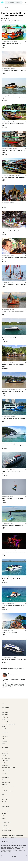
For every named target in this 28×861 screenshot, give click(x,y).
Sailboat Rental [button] (5, 765)
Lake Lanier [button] (4, 796)
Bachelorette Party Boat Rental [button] (8, 767)
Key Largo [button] (4, 813)
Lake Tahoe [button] (4, 799)
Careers (3, 710)
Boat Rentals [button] (4, 751)
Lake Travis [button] (4, 804)
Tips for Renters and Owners (8, 787)
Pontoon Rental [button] (5, 760)
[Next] (25, 32)
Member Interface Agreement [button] (8, 724)
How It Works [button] (5, 736)
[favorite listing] (25, 41)
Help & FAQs (4, 825)
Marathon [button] (4, 818)
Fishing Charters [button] (5, 755)
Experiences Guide (6, 782)
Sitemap (3, 726)
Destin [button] (3, 815)
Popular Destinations (7, 791)
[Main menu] (26, 2)
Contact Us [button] (4, 728)
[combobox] (13, 2)
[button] (4, 20)
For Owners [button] (4, 738)
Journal (4, 774)
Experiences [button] (5, 747)
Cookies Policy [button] (5, 719)
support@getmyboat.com (7, 830)
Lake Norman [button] (5, 811)
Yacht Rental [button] (4, 762)
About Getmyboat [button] (5, 707)
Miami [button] (3, 794)
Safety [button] (3, 743)
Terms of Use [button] (13, 847)
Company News (5, 777)
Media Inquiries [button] (5, 712)
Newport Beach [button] (5, 806)
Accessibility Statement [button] (7, 721)
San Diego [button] (4, 801)
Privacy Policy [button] (7, 851)
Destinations (4, 784)
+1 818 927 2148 (5, 828)
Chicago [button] (3, 808)
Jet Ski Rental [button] (5, 753)
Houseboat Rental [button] (6, 758)
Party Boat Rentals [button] (6, 770)
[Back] (3, 32)
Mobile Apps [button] (4, 741)
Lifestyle (3, 779)
